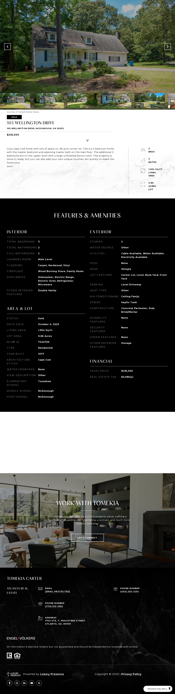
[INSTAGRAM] (17, 683)
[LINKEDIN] (24, 683)
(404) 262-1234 (129, 591)
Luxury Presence (52, 674)
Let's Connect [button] (87, 538)
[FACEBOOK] (9, 683)
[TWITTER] (39, 683)
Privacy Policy (131, 674)
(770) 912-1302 (54, 606)
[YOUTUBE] (31, 683)
